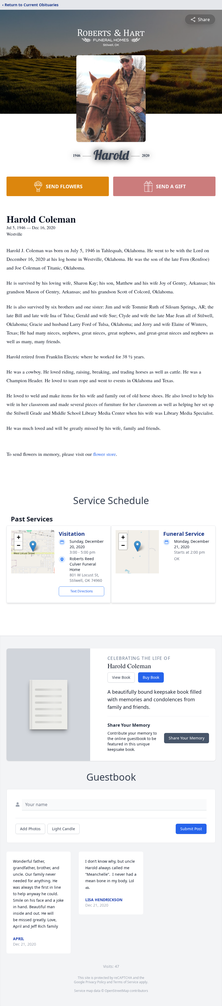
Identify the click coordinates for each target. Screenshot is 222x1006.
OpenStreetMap (117, 990)
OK (176, 558)
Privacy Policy (96, 982)
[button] (33, 546)
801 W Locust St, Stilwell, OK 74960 (86, 577)
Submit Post (191, 828)
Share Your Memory (186, 738)
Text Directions (81, 591)
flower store (104, 454)
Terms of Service (125, 982)
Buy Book (151, 677)
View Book (121, 677)
